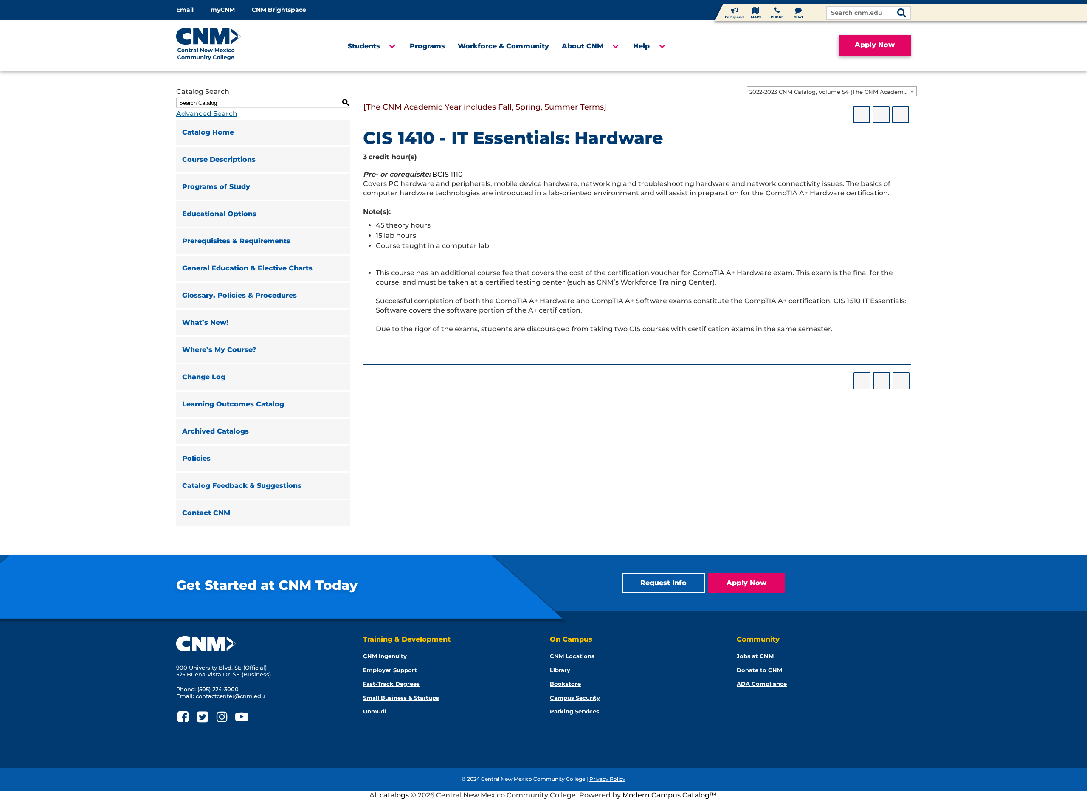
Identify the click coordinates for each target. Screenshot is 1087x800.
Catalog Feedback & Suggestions (241, 486)
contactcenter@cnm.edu (230, 696)
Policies (196, 458)
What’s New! (205, 322)
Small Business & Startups (401, 697)
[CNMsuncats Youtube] (241, 717)
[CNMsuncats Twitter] (202, 717)
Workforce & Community (503, 46)
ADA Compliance (762, 683)
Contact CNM (206, 513)
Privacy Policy (607, 779)
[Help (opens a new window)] (900, 114)
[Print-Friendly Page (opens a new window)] (881, 114)
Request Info (663, 583)
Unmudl (374, 711)
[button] (391, 46)
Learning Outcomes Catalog (233, 404)
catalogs (394, 795)
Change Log (203, 377)
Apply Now (875, 45)
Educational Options (219, 214)
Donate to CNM (759, 670)
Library (560, 670)
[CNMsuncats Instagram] (221, 717)
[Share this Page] (861, 114)
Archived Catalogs (215, 431)
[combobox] (832, 91)
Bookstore (565, 683)
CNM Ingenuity (385, 656)
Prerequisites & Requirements (236, 241)
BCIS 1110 (447, 174)
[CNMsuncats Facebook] (182, 717)
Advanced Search (206, 114)
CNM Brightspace (279, 10)
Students (364, 46)
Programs (427, 46)
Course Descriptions (219, 159)
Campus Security (575, 697)
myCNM (223, 10)
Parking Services (574, 711)
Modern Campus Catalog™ (669, 795)
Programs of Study (216, 187)
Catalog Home (208, 132)
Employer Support (390, 670)
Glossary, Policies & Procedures (239, 295)
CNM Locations (572, 656)
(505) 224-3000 (218, 689)
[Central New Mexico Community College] (224, 45)
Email (185, 10)
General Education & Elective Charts (247, 268)
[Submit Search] (901, 13)
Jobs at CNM (755, 656)
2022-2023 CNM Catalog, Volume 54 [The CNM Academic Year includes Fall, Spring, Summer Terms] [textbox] (832, 91)
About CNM (582, 46)
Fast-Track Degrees (391, 683)
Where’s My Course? (219, 350)
